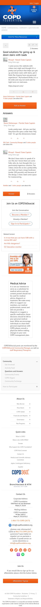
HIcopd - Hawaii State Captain (19, 60)
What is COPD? (20, 436)
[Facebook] (11, 550)
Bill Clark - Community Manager (13, 142)
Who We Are (20, 404)
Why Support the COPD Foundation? (20, 447)
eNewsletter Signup (20, 581)
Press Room (20, 408)
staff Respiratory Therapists (20, 350)
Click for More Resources (17, 37)
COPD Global (21, 412)
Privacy (32, 593)
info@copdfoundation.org (20, 543)
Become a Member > (20, 214)
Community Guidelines (20, 596)
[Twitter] (16, 550)
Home (3, 27)
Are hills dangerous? (12, 243)
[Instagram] (25, 550)
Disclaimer (25, 593)
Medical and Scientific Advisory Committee (20, 459)
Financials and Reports (20, 416)
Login (36, 3)
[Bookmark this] (33, 44)
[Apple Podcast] (18, 554)
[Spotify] (22, 554)
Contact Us (20, 454)
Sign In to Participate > (20, 223)
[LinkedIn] (20, 550)
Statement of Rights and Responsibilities (20, 598)
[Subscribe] (36, 44)
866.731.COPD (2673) (24, 531)
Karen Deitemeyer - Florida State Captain (16, 96)
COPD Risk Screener (20, 450)
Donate (34, 9)
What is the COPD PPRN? (20, 440)
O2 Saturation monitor (12, 247)
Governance (20, 420)
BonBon (5, 185)
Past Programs (20, 423)
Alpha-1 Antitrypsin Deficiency (20, 463)
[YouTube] (29, 550)
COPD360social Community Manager (16, 348)
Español (20, 467)
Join (31, 3)
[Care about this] (29, 44)
